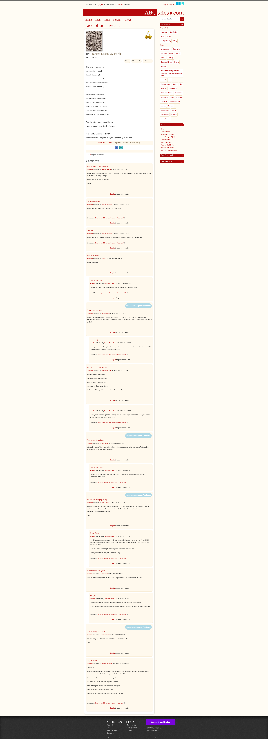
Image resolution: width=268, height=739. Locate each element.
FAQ (108, 728)
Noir (181, 84)
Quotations (164, 97)
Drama (178, 53)
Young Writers (165, 119)
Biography (164, 32)
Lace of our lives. (96, 280)
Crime (171, 53)
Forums (117, 19)
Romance (164, 101)
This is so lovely (93, 255)
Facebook (117, 147)
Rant (172, 97)
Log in (89, 155)
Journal (125, 143)
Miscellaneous (165, 84)
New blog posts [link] (167, 161)
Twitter (121, 147)
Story (175, 41)
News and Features (167, 134)
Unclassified (165, 115)
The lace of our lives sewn (97, 367)
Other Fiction (172, 88)
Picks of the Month (167, 145)
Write (107, 19)
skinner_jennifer (106, 169)
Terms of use (131, 725)
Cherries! (90, 230)
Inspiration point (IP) (168, 137)
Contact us (110, 733)
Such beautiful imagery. (96, 571)
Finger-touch (92, 661)
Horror (176, 62)
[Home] (134, 12)
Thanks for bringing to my (97, 499)
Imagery (93, 596)
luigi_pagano (105, 502)
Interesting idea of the (95, 440)
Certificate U (102, 143)
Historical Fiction (166, 62)
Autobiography (135, 143)
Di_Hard (104, 258)
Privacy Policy (132, 728)
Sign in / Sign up (169, 5)
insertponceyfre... (107, 370)
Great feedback (166, 142)
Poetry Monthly (166, 41)
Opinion (163, 88)
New (162, 129)
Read (98, 19)
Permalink (90, 169)
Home (88, 19)
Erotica (163, 58)
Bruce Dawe (94, 533)
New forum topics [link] (167, 155)
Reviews (179, 97)
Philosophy (178, 93)
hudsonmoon (106, 635)
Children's (164, 53)
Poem (110, 143)
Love (169, 80)
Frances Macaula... (107, 204)
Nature (175, 84)
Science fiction (174, 101)
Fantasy (170, 58)
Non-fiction (173, 32)
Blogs (128, 19)
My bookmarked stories (169, 150)
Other (162, 36)
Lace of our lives (93, 201)
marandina (105, 574)
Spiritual (118, 143)
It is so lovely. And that (96, 632)
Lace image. (94, 340)
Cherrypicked (165, 132)
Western (174, 115)
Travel (174, 110)
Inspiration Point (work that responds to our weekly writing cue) (171, 73)
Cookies (129, 730)
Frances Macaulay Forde (105, 53)
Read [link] (163, 125)
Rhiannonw (105, 443)
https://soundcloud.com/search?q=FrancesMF (110, 218)
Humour (163, 66)
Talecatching (165, 110)
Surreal (170, 106)
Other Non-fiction (167, 93)
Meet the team (112, 730)
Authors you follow (167, 148)
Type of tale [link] (165, 24)
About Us (110, 725)
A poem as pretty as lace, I (97, 310)
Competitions (165, 140)
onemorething (106, 313)
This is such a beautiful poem (98, 166)
